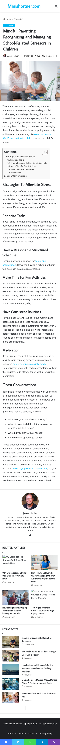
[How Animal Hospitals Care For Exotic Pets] (10, 697)
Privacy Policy (46, 733)
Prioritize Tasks (17, 160)
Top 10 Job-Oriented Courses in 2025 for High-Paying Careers (43, 610)
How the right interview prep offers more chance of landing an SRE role (15, 610)
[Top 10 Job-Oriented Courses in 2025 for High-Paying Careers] (44, 597)
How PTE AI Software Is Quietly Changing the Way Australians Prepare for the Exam (43, 577)
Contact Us (20, 733)
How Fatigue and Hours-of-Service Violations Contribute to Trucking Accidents (37, 668)
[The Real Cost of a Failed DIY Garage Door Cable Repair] (10, 656)
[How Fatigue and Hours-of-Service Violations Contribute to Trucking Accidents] (10, 669)
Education (18, 19)
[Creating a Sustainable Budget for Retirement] (10, 642)
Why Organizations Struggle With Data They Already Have (15, 575)
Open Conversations (16, 176)
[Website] (30, 535)
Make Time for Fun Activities (23, 166)
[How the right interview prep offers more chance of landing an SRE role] (15, 597)
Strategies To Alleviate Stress (20, 156)
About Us (32, 733)
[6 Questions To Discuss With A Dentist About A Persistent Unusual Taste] (10, 684)
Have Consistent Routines (22, 169)
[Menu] (3, 7)
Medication (16, 172)
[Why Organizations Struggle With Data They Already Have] (15, 562)
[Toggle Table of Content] (43, 152)
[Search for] (56, 7)
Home (8, 19)
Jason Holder (13, 56)
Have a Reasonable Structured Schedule (29, 163)
